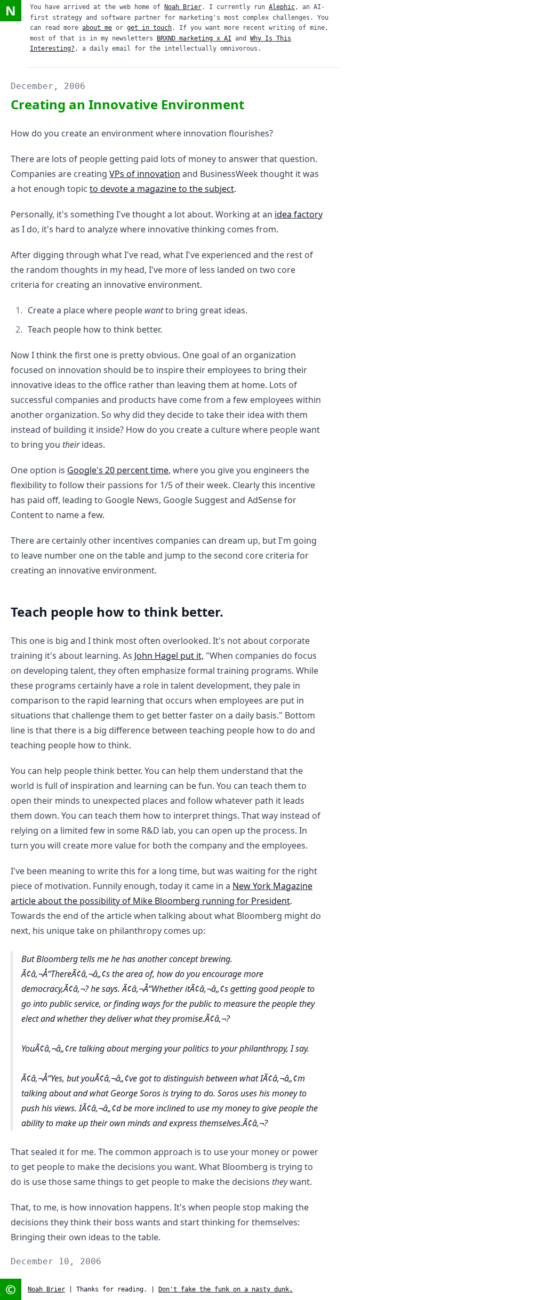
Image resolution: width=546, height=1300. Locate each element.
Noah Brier (183, 7)
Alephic (282, 7)
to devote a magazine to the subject (162, 189)
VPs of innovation (144, 174)
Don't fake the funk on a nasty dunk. (225, 1289)
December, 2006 (48, 86)
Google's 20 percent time (117, 470)
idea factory (299, 214)
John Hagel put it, (169, 655)
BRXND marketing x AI (194, 38)
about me (97, 27)
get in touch (149, 27)
